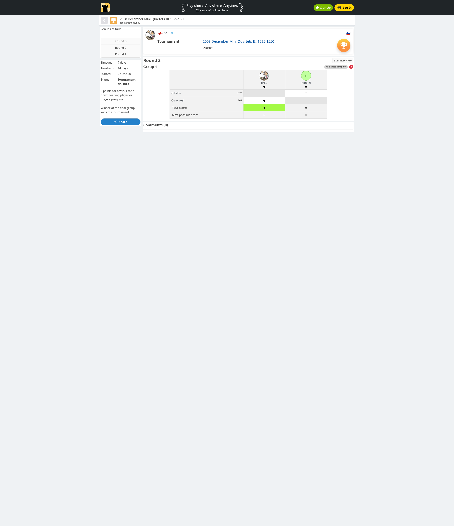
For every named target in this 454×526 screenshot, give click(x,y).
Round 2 (120, 48)
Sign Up (325, 8)
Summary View (343, 60)
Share (123, 122)
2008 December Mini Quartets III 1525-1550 (238, 41)
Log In (347, 8)
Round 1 (120, 54)
